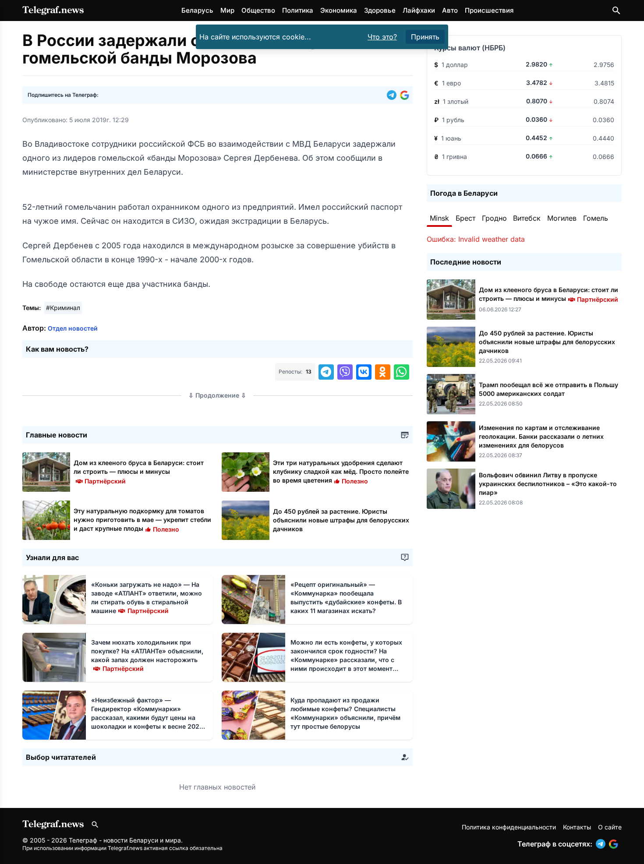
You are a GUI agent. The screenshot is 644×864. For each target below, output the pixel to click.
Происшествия (489, 10)
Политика (297, 10)
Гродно (494, 218)
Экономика (338, 10)
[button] (393, 95)
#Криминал (63, 307)
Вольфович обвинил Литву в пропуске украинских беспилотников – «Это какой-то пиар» (548, 483)
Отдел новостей (73, 328)
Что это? (382, 36)
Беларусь (197, 10)
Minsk (439, 218)
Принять (425, 36)
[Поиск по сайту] (616, 10)
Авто (450, 10)
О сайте (610, 827)
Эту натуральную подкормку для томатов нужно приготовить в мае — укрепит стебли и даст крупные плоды (142, 519)
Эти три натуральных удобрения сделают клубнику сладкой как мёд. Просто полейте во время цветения (341, 471)
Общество (258, 10)
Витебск (527, 218)
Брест (465, 218)
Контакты (577, 827)
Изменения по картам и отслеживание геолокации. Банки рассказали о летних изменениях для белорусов (541, 436)
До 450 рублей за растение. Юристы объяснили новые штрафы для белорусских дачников (341, 520)
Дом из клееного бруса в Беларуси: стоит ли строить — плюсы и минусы (139, 471)
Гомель (595, 218)
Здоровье (380, 10)
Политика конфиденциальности (509, 827)
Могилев (562, 218)
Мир (227, 10)
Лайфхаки (419, 10)
